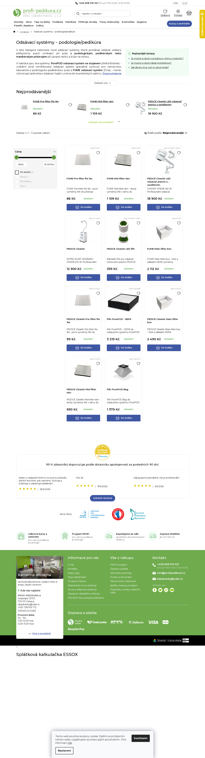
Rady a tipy (74, 573)
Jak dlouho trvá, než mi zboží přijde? (150, 67)
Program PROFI (80, 534)
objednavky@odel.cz (170, 578)
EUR (184, 3)
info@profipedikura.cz (171, 573)
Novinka (25, 181)
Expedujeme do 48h (127, 534)
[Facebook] (154, 590)
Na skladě (26, 172)
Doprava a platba (119, 568)
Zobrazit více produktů (100, 122)
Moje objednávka (77, 577)
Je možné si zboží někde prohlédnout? (151, 63)
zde (70, 742)
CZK (175, 3)
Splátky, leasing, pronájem (124, 585)
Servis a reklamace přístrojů (82, 589)
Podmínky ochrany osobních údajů (125, 591)
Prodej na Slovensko (121, 577)
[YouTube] (172, 590)
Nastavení (64, 750)
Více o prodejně (41, 633)
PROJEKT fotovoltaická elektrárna (86, 598)
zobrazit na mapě (27, 610)
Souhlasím (140, 738)
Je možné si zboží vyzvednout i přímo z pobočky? (157, 58)
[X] (160, 590)
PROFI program (118, 564)
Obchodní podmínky (121, 573)
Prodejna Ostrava (77, 581)
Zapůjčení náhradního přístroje (84, 593)
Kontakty (73, 568)
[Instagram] (166, 590)
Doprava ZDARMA (170, 534)
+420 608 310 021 (88, 3)
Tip (22, 186)
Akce (24, 176)
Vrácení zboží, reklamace (123, 581)
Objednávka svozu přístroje (82, 585)
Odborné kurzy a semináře (37, 535)
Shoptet (161, 640)
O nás (71, 564)
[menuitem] (18, 22)
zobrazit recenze (102, 498)
